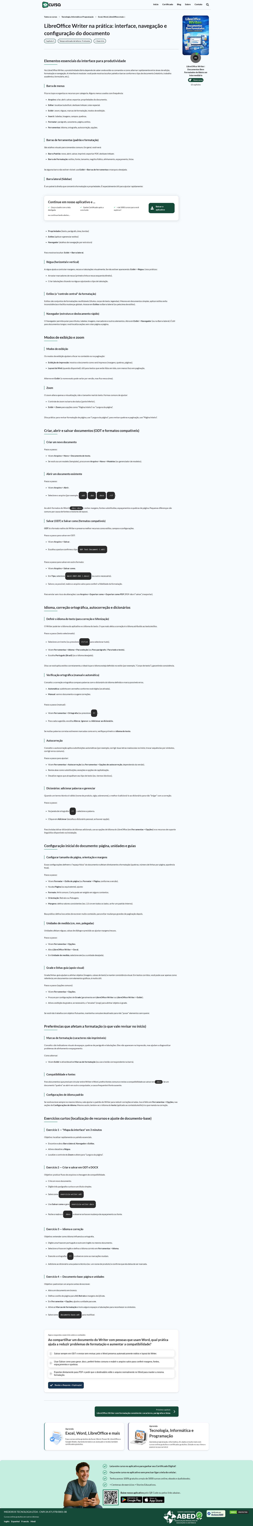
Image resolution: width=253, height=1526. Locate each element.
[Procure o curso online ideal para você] (207, 4)
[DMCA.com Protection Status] (239, 1517)
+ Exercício (99, 41)
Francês (25, 1521)
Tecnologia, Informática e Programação (78, 17)
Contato (198, 4)
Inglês (6, 1521)
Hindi (33, 1521)
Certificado (167, 4)
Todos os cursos (50, 17)
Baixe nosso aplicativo (132, 1492)
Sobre (188, 4)
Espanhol (15, 1521)
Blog (179, 4)
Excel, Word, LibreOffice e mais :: (111, 17)
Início (155, 4)
